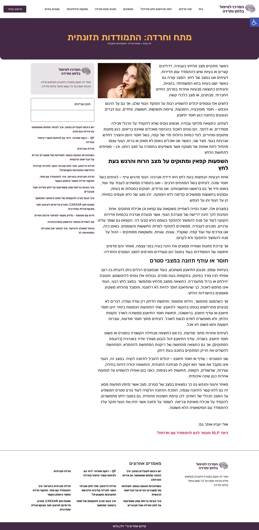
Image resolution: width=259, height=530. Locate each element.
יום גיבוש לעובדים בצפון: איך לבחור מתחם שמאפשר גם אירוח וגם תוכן (141, 475)
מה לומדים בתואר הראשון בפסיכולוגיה (71, 221)
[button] (254, 22)
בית (201, 9)
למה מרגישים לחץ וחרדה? (156, 9)
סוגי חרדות (185, 9)
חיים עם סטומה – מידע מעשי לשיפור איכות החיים (64, 215)
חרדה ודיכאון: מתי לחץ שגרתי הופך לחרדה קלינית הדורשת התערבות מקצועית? (97, 490)
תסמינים (128, 9)
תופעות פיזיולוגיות (77, 9)
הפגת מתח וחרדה (105, 9)
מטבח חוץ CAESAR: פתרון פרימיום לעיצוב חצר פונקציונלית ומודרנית (51, 505)
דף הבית (147, 43)
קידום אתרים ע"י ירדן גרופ (129, 526)
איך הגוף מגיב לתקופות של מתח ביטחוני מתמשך (64, 198)
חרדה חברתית (85, 148)
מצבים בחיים (52, 9)
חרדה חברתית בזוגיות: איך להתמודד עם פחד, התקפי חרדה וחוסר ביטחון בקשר (52, 490)
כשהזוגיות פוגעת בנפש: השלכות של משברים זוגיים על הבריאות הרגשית (141, 490)
